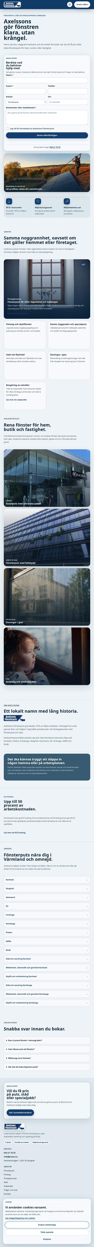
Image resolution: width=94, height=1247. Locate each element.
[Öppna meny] (69, 4)
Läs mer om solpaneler (16, 399)
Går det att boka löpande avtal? (23, 1067)
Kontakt (7, 1194)
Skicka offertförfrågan (47, 135)
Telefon (51, 86)
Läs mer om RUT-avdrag (14, 832)
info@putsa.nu (11, 1156)
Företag (7, 1174)
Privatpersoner (10, 1178)
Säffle (8, 941)
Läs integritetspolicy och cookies (20, 1218)
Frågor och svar (11, 1190)
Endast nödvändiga (47, 1225)
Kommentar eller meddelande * (21, 107)
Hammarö (10, 897)
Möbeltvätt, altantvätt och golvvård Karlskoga (27, 994)
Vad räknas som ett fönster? (21, 1049)
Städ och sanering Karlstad (18, 959)
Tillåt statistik (47, 1232)
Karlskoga (10, 923)
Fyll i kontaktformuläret (20, 1112)
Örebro (9, 932)
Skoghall (10, 888)
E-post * (9, 86)
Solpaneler (8, 1186)
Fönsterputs (9, 1170)
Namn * (9, 75)
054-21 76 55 (55, 147)
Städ (6, 1182)
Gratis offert (82, 4)
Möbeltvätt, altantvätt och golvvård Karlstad (26, 967)
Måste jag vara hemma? (19, 1058)
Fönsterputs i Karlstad (18, 313)
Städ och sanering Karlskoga (19, 985)
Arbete (9, 96)
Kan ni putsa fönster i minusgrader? (25, 1040)
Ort (49, 96)
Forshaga (10, 915)
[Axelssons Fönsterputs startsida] (12, 4)
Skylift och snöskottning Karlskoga (22, 1002)
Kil (7, 906)
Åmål (8, 950)
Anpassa (47, 1239)
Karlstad (10, 879)
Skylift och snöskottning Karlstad (21, 976)
